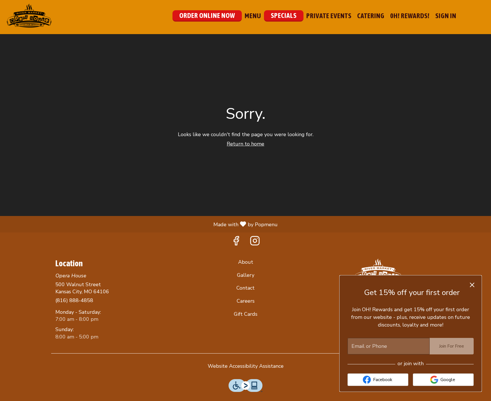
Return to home (245, 143)
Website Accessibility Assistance (246, 366)
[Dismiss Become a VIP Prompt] (472, 285)
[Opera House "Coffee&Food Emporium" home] (30, 15)
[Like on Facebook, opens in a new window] (236, 242)
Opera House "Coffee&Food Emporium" (377, 271)
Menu (253, 16)
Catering (370, 16)
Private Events (328, 16)
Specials (284, 15)
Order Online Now (207, 15)
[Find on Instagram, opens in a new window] (255, 242)
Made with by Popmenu (141, 224)
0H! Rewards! (410, 16)
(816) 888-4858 (74, 300)
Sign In (445, 16)
